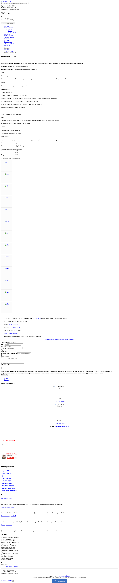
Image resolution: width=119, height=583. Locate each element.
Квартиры (7, 34)
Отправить (4, 374)
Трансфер (10, 29)
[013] (7, 304)
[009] (7, 257)
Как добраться (6, 478)
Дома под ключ (8, 35)
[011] (7, 280)
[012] (7, 292)
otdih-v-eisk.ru (37, 318)
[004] (7, 198)
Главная (6, 26)
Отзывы (10, 31)
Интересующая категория (9, 353)
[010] (7, 268)
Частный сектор (9, 37)
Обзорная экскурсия (8, 485)
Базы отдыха (8, 42)
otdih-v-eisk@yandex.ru (11, 333)
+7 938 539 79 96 (15, 327)
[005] (7, 209)
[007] (7, 233)
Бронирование (8, 27)
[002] (7, 174)
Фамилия (4, 342)
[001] (7, 162)
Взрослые (4, 350)
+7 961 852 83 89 (13, 324)
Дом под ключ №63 (6, 498)
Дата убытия (5, 356)
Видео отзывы (12, 32)
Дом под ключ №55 (6, 525)
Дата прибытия (6, 355)
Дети (2, 351)
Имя (2, 344)
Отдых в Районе (9, 43)
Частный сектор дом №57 (8, 516)
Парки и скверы (7, 483)
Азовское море (6, 480)
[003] (7, 186)
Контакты (7, 45)
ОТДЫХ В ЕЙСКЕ (64, 576)
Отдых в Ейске (6, 471)
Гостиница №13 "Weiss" (8, 507)
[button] (59, 581)
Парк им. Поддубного (8, 488)
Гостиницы (7, 38)
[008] (7, 245)
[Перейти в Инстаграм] (10, 446)
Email (2, 346)
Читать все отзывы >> (12, 566)
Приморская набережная (9, 490)
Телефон (3, 348)
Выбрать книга (5, 364)
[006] (7, 221)
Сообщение (4, 363)
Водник (6, 40)
